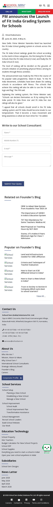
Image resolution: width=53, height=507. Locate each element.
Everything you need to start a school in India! (21, 452)
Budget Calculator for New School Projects (20, 443)
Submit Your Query (13, 184)
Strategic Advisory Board (12, 366)
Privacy (27, 503)
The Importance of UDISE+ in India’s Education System (33, 214)
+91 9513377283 (24, 330)
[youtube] (34, 499)
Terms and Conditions (40, 503)
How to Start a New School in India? (33, 279)
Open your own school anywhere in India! (19, 455)
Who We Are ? (7, 354)
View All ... (41, 296)
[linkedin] (26, 499)
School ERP (6, 446)
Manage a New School (16, 399)
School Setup (7, 390)
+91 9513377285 (22, 333)
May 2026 (6, 480)
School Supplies (8, 449)
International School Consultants (15, 363)
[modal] (46, 448)
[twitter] (19, 499)
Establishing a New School (17, 396)
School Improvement (11, 403)
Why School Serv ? (9, 360)
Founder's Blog (8, 369)
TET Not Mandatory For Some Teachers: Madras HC (33, 221)
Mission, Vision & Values (12, 357)
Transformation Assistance (18, 412)
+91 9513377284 (8, 333)
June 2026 (6, 477)
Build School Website (11, 422)
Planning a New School (16, 393)
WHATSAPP (26, 11)
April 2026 (6, 484)
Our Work (6, 425)
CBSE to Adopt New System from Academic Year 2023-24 (34, 207)
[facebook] (12, 499)
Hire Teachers (7, 440)
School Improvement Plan (17, 409)
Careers (5, 372)
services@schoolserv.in (13, 341)
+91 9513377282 (10, 330)
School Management (11, 416)
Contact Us (18, 503)
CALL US (9, 11)
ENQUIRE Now (44, 11)
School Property (8, 437)
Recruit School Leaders (11, 419)
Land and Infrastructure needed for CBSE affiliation (33, 255)
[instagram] (41, 499)
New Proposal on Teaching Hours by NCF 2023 (33, 227)
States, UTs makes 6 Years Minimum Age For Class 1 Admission (33, 235)
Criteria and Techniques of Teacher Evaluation (33, 263)
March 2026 (7, 486)
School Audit (12, 406)
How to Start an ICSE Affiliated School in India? (32, 271)
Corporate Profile (11, 378)
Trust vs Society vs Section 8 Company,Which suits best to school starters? (33, 289)
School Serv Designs (10, 466)
